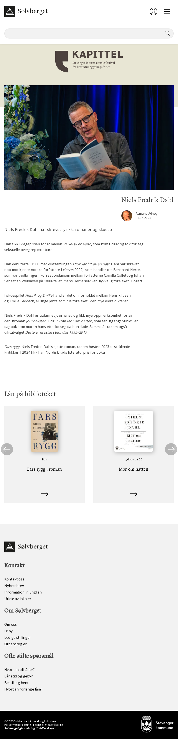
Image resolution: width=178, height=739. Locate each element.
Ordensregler (15, 644)
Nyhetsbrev (14, 585)
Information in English (23, 592)
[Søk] (167, 33)
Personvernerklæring (17, 725)
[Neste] (171, 449)
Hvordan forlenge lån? (23, 689)
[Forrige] (7, 449)
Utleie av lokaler (17, 598)
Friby (8, 631)
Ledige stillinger (17, 637)
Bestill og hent (16, 682)
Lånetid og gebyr (18, 676)
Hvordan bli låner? (19, 669)
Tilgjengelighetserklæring (47, 725)
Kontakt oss (14, 579)
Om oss (10, 624)
